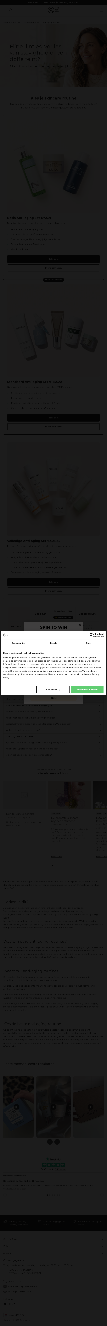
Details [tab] (53, 643)
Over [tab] (88, 643)
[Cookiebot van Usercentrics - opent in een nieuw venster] (91, 635)
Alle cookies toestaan (87, 689)
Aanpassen (51, 689)
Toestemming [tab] (18, 643)
